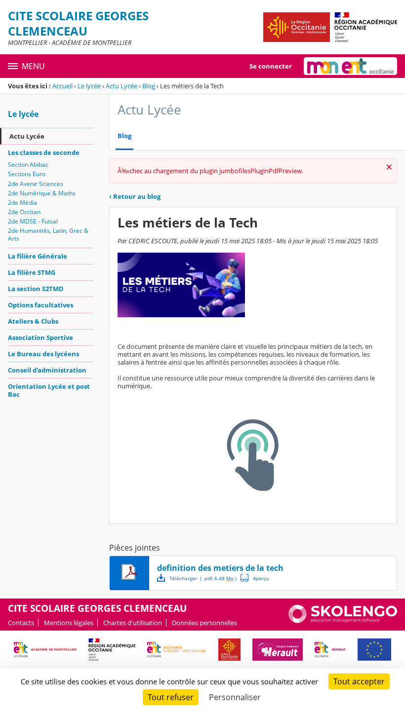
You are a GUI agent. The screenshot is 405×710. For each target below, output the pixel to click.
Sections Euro (26, 174)
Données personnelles (204, 623)
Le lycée (89, 85)
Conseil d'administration (47, 370)
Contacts (21, 623)
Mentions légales (68, 623)
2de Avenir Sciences (35, 184)
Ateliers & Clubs (33, 321)
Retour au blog (135, 196)
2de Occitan (24, 212)
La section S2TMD (36, 288)
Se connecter (270, 66)
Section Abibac (28, 164)
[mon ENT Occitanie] (350, 66)
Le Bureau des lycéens (43, 353)
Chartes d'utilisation (132, 623)
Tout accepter (359, 681)
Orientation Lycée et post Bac (49, 390)
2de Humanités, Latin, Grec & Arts (48, 234)
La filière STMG (31, 272)
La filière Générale (37, 256)
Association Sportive (40, 337)
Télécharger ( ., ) (203, 578)
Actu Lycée (121, 85)
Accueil (62, 85)
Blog (148, 85)
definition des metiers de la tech (220, 567)
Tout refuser (171, 697)
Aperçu (255, 578)
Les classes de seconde (44, 152)
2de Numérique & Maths (42, 193)
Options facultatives (40, 304)
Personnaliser (235, 697)
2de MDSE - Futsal (33, 221)
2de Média (22, 202)
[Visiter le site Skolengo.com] (342, 620)
